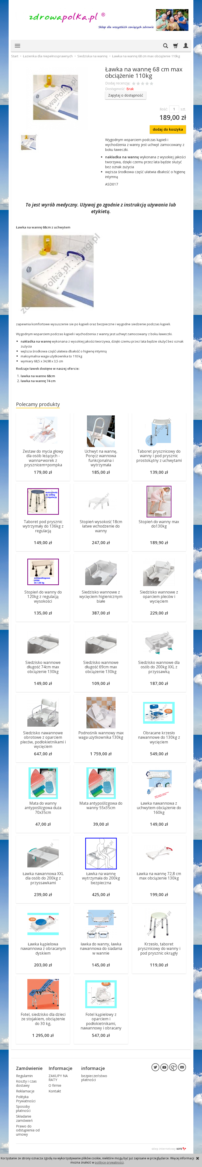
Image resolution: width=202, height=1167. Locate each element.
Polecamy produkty (38, 404)
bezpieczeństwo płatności (94, 1077)
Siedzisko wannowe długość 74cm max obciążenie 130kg (43, 667)
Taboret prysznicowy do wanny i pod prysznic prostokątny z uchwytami (159, 456)
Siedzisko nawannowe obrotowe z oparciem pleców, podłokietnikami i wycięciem (43, 739)
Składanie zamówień (24, 1118)
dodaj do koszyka (168, 129)
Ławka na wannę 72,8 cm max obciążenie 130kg (159, 876)
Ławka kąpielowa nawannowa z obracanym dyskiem (43, 949)
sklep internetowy (164, 1148)
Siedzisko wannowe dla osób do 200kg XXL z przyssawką (159, 667)
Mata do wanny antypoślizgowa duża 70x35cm (43, 808)
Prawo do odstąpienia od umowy (28, 1130)
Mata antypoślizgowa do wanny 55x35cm (100, 805)
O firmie (55, 1085)
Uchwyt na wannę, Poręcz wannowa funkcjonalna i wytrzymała (100, 458)
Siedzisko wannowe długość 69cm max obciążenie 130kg (100, 667)
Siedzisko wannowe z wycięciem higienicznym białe (100, 597)
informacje (93, 1068)
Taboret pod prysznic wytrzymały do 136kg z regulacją (43, 526)
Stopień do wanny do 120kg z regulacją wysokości (43, 597)
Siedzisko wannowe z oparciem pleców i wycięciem (159, 597)
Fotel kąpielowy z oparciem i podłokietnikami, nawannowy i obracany (101, 1021)
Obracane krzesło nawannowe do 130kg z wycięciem (159, 737)
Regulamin (24, 1075)
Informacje (60, 1068)
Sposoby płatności (23, 1108)
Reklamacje (25, 1091)
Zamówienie (29, 1068)
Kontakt (55, 1091)
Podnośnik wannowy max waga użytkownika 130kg (101, 735)
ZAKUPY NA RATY (58, 1077)
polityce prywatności (109, 1162)
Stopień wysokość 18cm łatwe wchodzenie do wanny (101, 526)
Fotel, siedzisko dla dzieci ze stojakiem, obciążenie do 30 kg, (43, 1019)
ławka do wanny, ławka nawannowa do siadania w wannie (101, 949)
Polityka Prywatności (25, 1098)
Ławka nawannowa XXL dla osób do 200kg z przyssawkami (43, 878)
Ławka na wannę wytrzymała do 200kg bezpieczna (101, 878)
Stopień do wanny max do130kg (159, 524)
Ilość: (164, 109)
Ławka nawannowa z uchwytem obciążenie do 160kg (159, 808)
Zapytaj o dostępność (125, 95)
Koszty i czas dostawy (26, 1083)
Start (14, 56)
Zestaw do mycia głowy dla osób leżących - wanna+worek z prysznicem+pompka (43, 458)
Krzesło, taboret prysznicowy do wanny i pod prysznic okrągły (159, 949)
